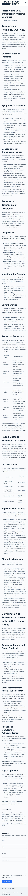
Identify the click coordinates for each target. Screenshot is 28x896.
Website (4, 853)
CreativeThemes (6, 894)
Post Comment (6, 881)
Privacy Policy (11, 888)
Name (3, 840)
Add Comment (5, 860)
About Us (4, 888)
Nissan (15, 20)
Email (3, 846)
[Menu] (25, 3)
